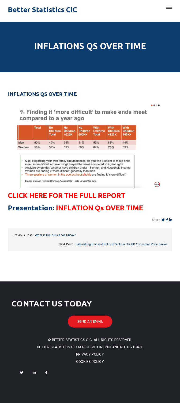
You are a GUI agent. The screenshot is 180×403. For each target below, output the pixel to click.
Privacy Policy (90, 354)
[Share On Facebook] (167, 220)
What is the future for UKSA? (55, 235)
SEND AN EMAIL (90, 321)
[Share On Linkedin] (170, 220)
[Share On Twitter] (163, 220)
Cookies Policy (90, 362)
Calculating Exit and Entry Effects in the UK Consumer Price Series (121, 244)
